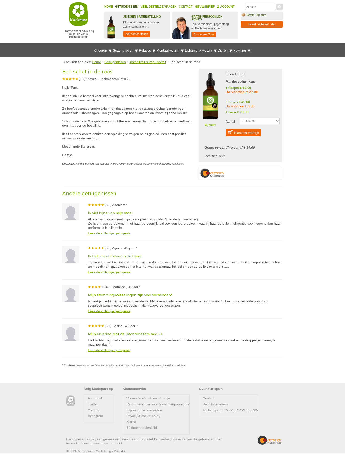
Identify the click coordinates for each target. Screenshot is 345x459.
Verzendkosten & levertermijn (148, 398)
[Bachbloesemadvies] (70, 401)
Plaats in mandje (246, 133)
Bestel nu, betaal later (262, 24)
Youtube (94, 410)
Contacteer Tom (204, 34)
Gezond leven (123, 50)
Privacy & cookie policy (143, 416)
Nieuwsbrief (205, 6)
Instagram (95, 416)
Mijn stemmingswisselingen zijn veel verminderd (130, 295)
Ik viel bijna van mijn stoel (110, 213)
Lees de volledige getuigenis (109, 233)
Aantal (230, 121)
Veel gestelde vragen (158, 6)
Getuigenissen (126, 6)
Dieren (223, 50)
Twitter (93, 404)
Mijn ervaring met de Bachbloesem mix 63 (125, 334)
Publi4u (119, 451)
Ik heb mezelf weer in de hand (114, 256)
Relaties (145, 50)
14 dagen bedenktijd (141, 427)
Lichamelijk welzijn (199, 50)
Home (108, 6)
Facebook (95, 398)
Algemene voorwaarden (144, 410)
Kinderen (101, 50)
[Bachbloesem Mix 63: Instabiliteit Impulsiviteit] (210, 99)
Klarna (131, 422)
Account (226, 6)
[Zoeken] (279, 6)
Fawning (240, 50)
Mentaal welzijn (168, 50)
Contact (185, 6)
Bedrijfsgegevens (215, 404)
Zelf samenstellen (137, 34)
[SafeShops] (269, 440)
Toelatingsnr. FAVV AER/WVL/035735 (230, 410)
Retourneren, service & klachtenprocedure (157, 404)
